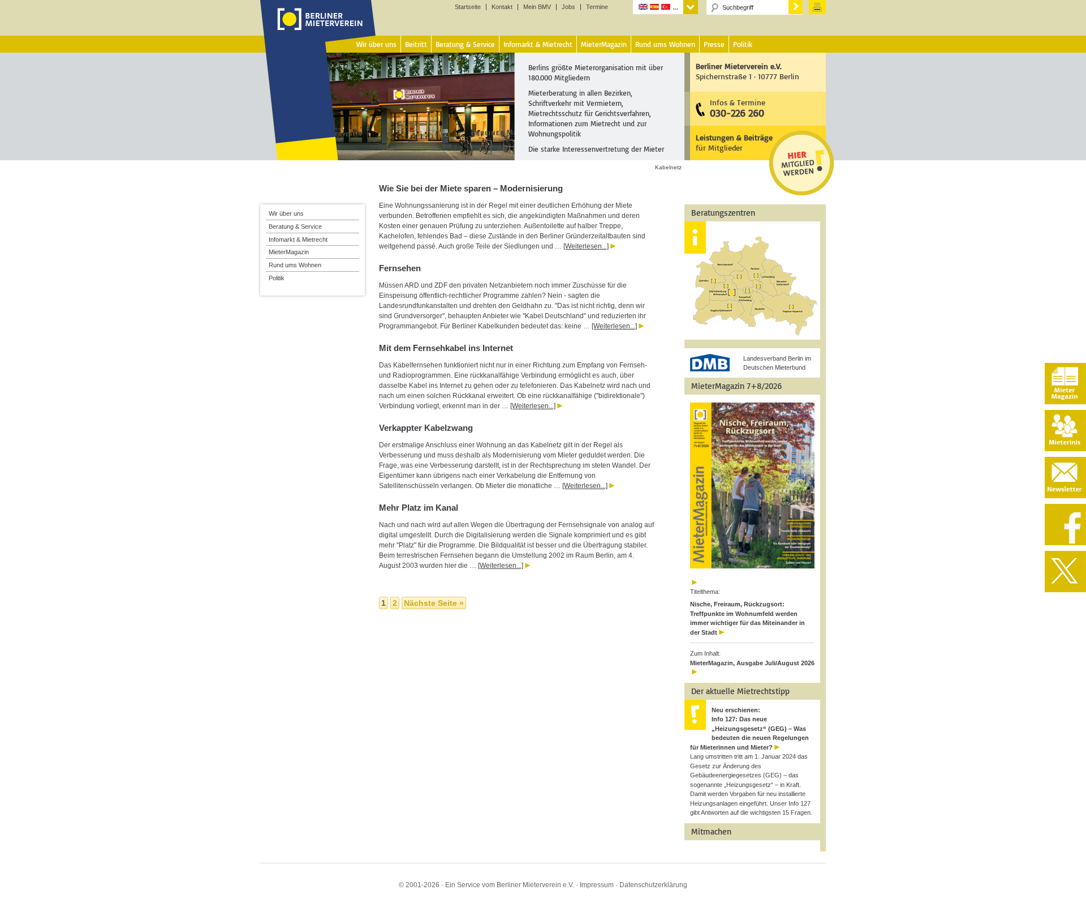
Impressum (597, 885)
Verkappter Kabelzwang (426, 428)
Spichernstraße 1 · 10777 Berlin (747, 71)
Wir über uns (286, 213)
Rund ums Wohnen (295, 265)
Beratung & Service (295, 226)
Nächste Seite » (434, 602)
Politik (277, 278)
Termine (597, 7)
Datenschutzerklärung (653, 885)
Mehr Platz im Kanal (418, 507)
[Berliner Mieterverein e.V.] (318, 30)
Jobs (568, 7)
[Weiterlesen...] (586, 246)
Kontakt (502, 7)
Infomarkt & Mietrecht (298, 239)
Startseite (468, 7)
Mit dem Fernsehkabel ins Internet (446, 348)
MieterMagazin (289, 252)
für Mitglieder (734, 142)
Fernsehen (400, 268)
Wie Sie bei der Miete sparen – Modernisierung (471, 188)
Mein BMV (537, 7)
